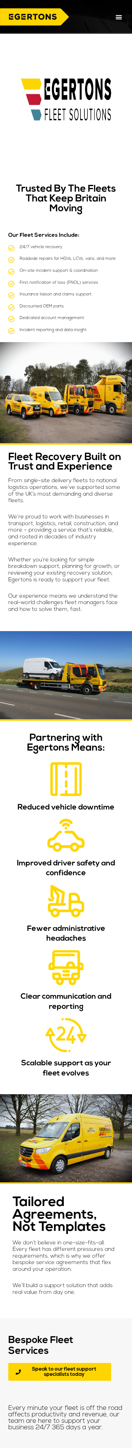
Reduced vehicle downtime (66, 807)
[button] (119, 17)
